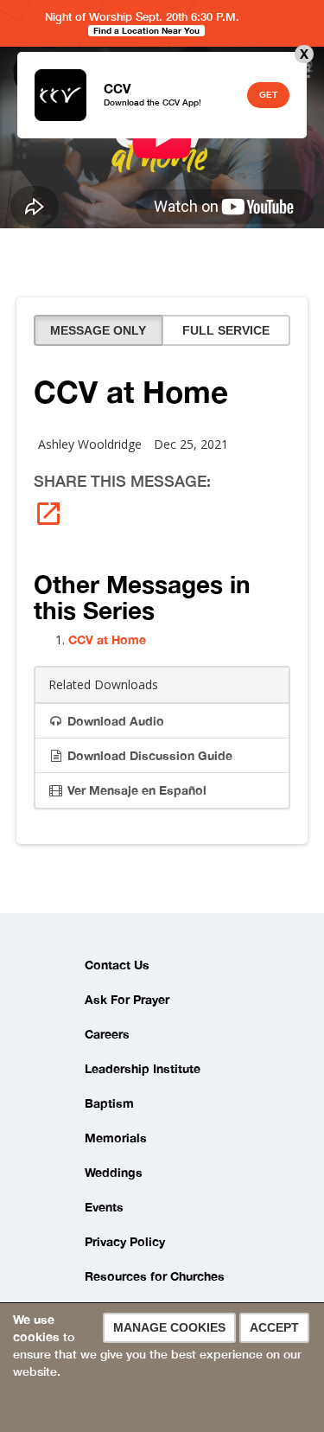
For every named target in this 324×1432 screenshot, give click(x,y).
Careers (107, 1033)
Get (268, 94)
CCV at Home (107, 639)
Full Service (226, 330)
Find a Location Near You (146, 30)
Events (104, 1206)
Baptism (109, 1103)
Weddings (114, 1172)
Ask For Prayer (127, 999)
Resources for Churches (155, 1276)
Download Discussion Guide (148, 755)
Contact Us (117, 964)
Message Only (98, 330)
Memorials (116, 1137)
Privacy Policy (125, 1241)
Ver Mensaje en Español (135, 790)
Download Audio (114, 720)
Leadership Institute (142, 1068)
